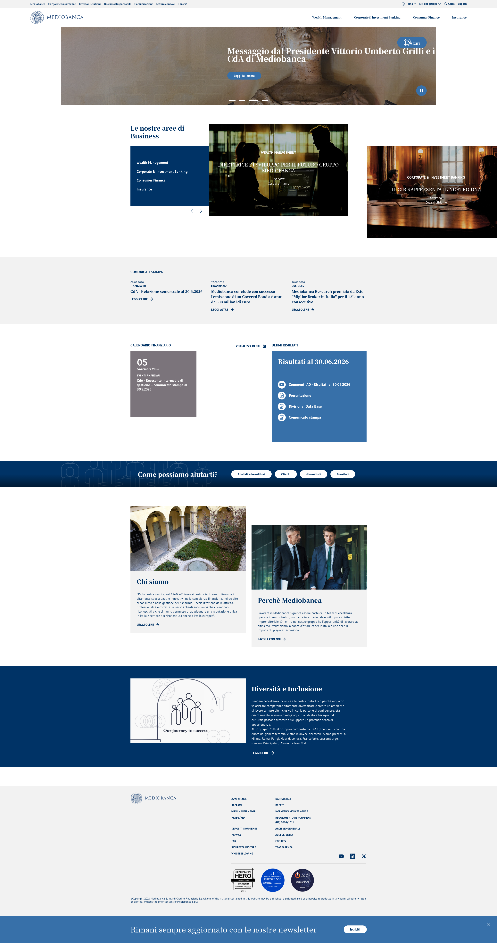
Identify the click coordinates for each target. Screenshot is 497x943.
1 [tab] (232, 100)
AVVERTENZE (239, 799)
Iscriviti (355, 929)
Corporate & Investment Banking (377, 17)
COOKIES (280, 841)
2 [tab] (242, 100)
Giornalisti (313, 474)
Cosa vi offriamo (278, 183)
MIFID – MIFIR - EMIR (243, 811)
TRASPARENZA (284, 847)
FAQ (233, 841)
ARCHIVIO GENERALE (287, 828)
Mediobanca (37, 3)
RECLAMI (236, 805)
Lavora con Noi (165, 3)
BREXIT (279, 805)
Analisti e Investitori (251, 474)
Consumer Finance (426, 17)
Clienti (285, 474)
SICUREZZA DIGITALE (243, 847)
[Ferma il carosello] (421, 90)
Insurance (459, 17)
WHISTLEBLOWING (242, 853)
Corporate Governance (62, 3)
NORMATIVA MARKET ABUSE (291, 811)
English (462, 3)
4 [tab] (265, 100)
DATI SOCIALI (283, 799)
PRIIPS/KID (238, 817)
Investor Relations (90, 3)
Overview (279, 179)
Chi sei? (182, 3)
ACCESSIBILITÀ (284, 835)
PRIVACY (236, 835)
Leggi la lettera (156, 76)
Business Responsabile (117, 3)
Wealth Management (327, 17)
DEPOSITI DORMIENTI (244, 828)
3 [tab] (253, 100)
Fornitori (343, 474)
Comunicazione (143, 3)
